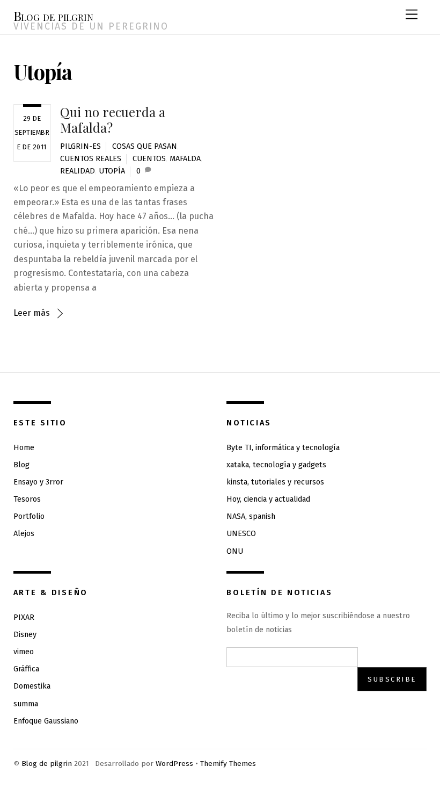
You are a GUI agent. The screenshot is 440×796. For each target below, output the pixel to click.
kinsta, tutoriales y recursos (275, 482)
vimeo (23, 651)
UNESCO (241, 533)
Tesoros (27, 499)
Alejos (23, 533)
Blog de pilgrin (46, 763)
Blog (21, 464)
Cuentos (149, 158)
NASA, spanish (250, 516)
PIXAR (23, 617)
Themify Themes (228, 763)
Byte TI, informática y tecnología (283, 447)
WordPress (174, 763)
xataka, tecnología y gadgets (276, 464)
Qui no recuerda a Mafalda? (112, 119)
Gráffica (26, 669)
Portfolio (29, 516)
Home (23, 447)
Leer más (31, 313)
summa (25, 703)
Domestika (31, 686)
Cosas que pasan (144, 146)
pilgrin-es (80, 146)
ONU (234, 551)
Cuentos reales (90, 158)
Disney (24, 634)
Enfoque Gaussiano (45, 721)
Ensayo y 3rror (38, 482)
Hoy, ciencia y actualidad (268, 499)
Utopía (112, 171)
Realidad (77, 171)
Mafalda (185, 158)
